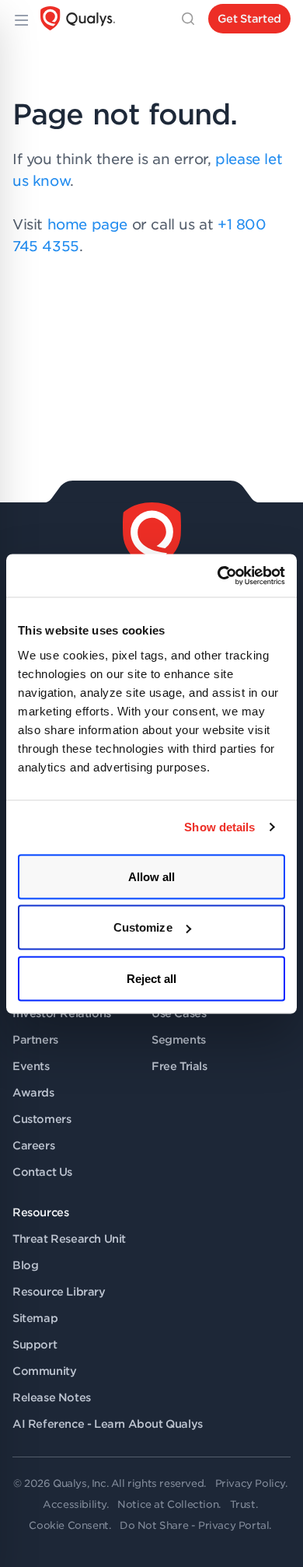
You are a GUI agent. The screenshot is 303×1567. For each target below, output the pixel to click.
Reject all (152, 978)
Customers (41, 1119)
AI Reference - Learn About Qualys (107, 1424)
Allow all (152, 876)
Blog (25, 1265)
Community (44, 1371)
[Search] (188, 18)
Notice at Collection (167, 1504)
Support (34, 1344)
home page (87, 224)
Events (31, 1066)
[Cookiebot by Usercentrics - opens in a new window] (218, 575)
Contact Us (42, 1172)
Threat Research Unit (69, 1239)
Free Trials (179, 1066)
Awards (33, 1092)
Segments (179, 1040)
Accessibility (74, 1504)
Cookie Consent (68, 1525)
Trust (243, 1504)
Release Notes (51, 1397)
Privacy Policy (250, 1483)
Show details (219, 827)
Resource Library (59, 1291)
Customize (142, 927)
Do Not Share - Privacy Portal (194, 1525)
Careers (33, 1145)
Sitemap (34, 1318)
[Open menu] (20, 19)
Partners (35, 1040)
